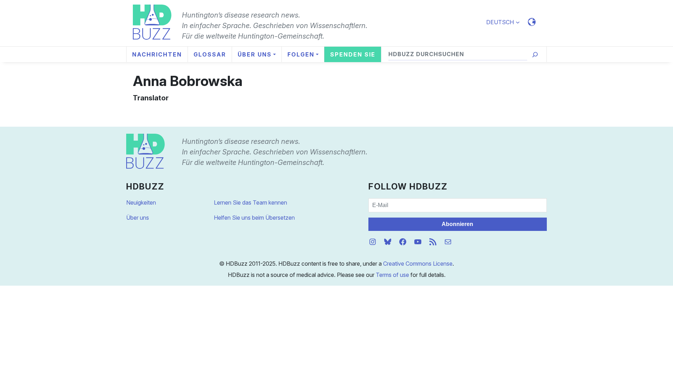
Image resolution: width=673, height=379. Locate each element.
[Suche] (535, 54)
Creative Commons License (418, 263)
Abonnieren (457, 224)
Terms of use (392, 274)
